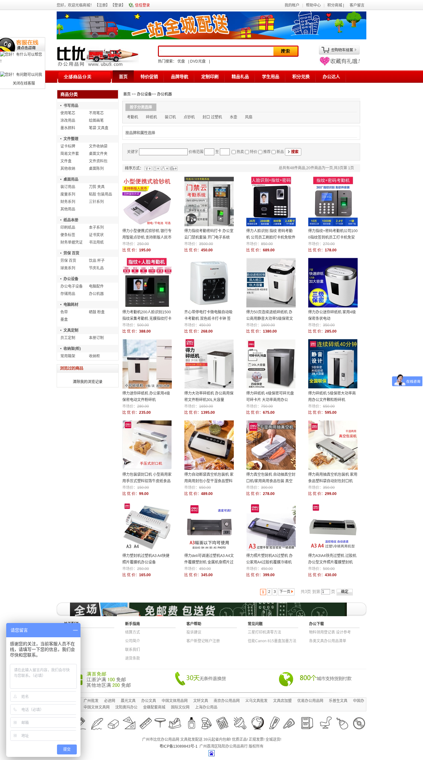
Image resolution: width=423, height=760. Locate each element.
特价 (253, 152)
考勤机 (132, 117)
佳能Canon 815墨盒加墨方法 (272, 641)
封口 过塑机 (212, 117)
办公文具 (148, 701)
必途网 (109, 701)
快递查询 (71, 632)
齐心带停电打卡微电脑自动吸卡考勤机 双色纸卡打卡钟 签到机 (208, 318)
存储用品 (67, 294)
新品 (280, 152)
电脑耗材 (70, 305)
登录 (118, 5)
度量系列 (67, 194)
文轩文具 (200, 701)
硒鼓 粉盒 (97, 312)
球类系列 (67, 268)
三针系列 (96, 202)
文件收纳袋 (98, 146)
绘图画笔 (96, 120)
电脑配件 (96, 286)
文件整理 (70, 139)
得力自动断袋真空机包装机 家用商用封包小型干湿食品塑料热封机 (208, 481)
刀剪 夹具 (97, 187)
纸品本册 (70, 220)
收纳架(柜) (72, 349)
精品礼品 (240, 76)
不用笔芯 (96, 113)
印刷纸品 (67, 227)
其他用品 (67, 209)
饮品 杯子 (97, 260)
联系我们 (132, 649)
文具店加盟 (282, 701)
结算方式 (132, 632)
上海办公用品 (206, 707)
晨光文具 (128, 701)
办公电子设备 (71, 286)
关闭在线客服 (24, 83)
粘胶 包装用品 (100, 194)
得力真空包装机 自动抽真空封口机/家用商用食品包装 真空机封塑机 (270, 481)
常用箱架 (67, 356)
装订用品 (67, 187)
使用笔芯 (67, 113)
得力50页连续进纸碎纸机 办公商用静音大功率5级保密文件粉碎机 (269, 318)
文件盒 (66, 161)
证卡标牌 (67, 146)
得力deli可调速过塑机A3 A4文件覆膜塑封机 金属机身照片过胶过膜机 (209, 562)
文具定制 (70, 330)
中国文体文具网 (97, 707)
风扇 (248, 117)
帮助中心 (313, 5)
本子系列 (96, 227)
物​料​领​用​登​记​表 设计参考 (330, 632)
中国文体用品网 (175, 701)
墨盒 (64, 319)
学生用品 (270, 76)
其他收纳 (67, 168)
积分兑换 (301, 76)
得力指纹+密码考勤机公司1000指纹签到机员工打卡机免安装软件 (333, 237)
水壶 (233, 117)
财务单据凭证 (71, 242)
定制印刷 (210, 76)
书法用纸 (96, 242)
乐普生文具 (338, 701)
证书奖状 (96, 235)
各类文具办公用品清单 (327, 641)
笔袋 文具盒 (98, 128)
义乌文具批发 (256, 701)
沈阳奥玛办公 (126, 707)
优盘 (181, 61)
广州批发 (91, 701)
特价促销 (149, 76)
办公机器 (96, 294)
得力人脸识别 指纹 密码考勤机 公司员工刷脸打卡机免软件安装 (270, 237)
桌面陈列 (96, 168)
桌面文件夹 (98, 154)
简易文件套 (69, 154)
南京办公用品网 (227, 701)
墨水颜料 (67, 128)
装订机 (170, 117)
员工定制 (67, 338)
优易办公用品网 (310, 701)
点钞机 (189, 117)
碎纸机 (151, 117)
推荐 (267, 152)
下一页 (284, 592)
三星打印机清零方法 (264, 632)
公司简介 (132, 641)
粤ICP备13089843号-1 (178, 746)
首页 (123, 76)
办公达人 (331, 76)
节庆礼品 (96, 268)
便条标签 (67, 235)
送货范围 (71, 641)
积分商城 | (336, 5)
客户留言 (357, 5)
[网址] (339, 64)
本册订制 (96, 338)
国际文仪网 (180, 707)
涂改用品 (67, 120)
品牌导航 (179, 76)
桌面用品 (70, 179)
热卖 (240, 152)
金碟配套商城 (154, 707)
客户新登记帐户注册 (203, 641)
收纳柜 (94, 356)
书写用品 (70, 106)
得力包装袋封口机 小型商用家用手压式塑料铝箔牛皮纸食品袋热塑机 (147, 481)
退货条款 (132, 658)
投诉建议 (193, 632)
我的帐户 (292, 5)
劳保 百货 (71, 253)
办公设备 (70, 279)
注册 (102, 5)
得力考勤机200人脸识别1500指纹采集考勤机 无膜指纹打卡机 (147, 318)
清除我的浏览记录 (87, 382)
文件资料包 (98, 161)
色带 (64, 312)
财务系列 (67, 202)
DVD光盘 (198, 61)
